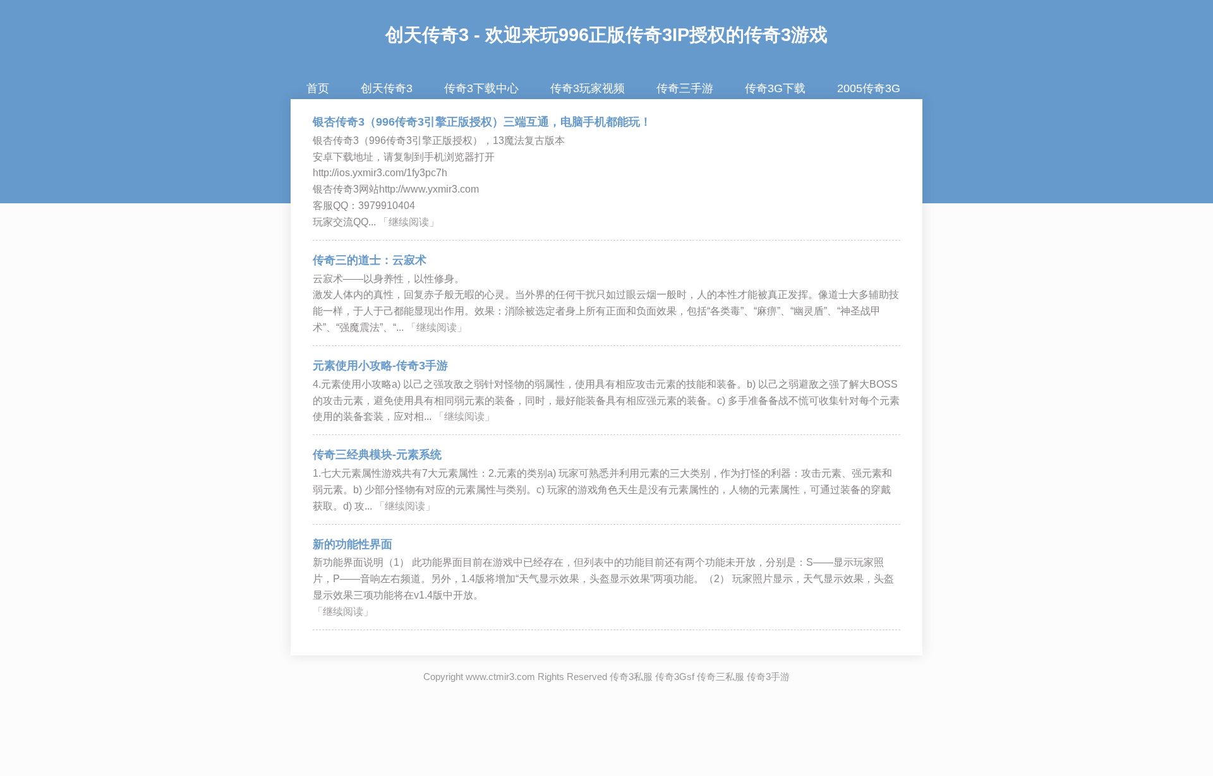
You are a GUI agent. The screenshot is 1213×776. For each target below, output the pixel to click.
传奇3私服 (631, 676)
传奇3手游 (768, 676)
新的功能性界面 (352, 544)
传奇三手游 (684, 88)
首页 (317, 88)
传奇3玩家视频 (587, 88)
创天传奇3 (427, 35)
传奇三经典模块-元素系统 (377, 454)
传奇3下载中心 (481, 88)
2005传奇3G (868, 88)
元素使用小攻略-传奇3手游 (380, 365)
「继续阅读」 (408, 221)
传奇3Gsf (674, 676)
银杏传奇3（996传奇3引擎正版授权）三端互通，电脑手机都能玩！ (482, 122)
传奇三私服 (720, 676)
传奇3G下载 (775, 88)
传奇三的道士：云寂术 (369, 260)
